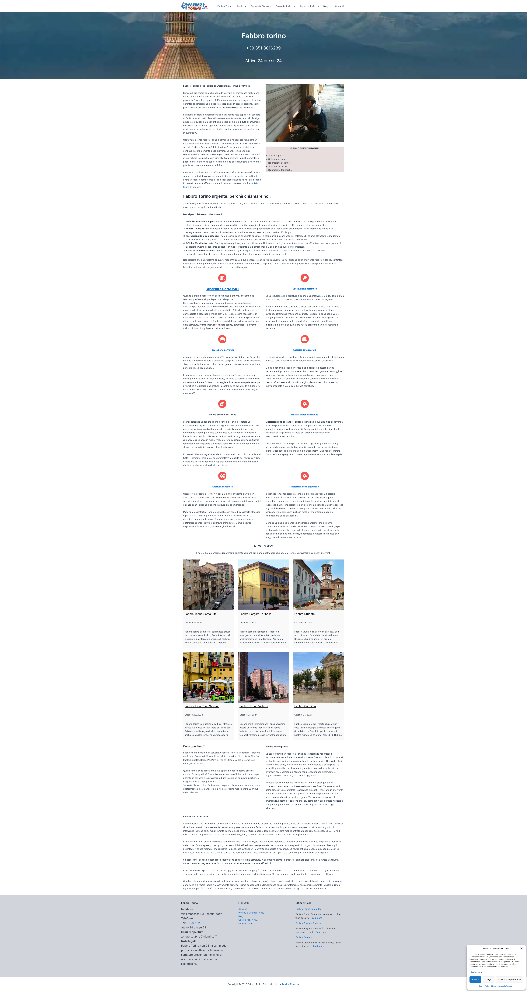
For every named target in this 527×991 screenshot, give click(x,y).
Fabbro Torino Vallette (253, 706)
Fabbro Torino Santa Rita (201, 614)
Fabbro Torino (224, 6)
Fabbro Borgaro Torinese (255, 614)
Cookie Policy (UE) (248, 919)
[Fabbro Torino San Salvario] (208, 677)
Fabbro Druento (304, 614)
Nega (488, 979)
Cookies (242, 909)
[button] (521, 948)
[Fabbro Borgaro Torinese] (263, 584)
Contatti (339, 6)
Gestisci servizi (477, 972)
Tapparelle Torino (260, 6)
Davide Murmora (290, 984)
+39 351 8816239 (263, 48)
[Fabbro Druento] (318, 584)
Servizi (239, 6)
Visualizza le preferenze (509, 979)
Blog (325, 6)
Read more (316, 917)
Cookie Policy (484, 986)
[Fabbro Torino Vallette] (263, 677)
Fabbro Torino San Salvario (202, 706)
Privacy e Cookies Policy (251, 912)
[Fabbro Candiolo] (318, 677)
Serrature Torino (307, 6)
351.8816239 (195, 923)
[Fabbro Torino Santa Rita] (208, 584)
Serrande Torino (284, 6)
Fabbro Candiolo (305, 706)
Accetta (475, 979)
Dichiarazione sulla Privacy (501, 986)
